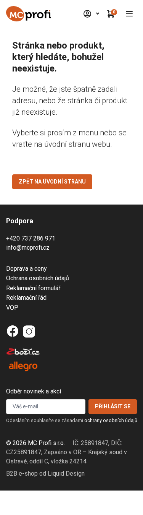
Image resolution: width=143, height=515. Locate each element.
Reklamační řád (26, 297)
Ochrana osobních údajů (37, 278)
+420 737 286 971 (30, 238)
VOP (12, 307)
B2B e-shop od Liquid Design (45, 473)
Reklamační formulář (33, 288)
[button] (129, 13)
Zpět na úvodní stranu (52, 182)
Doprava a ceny (26, 268)
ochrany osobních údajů (110, 420)
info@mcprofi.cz (28, 247)
